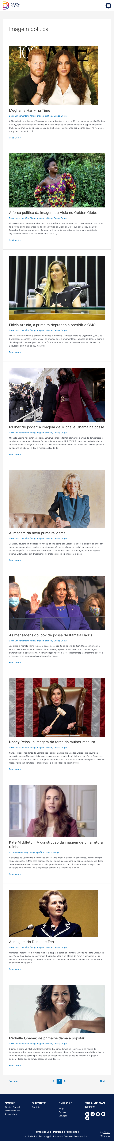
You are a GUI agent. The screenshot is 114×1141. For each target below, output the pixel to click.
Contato (36, 1107)
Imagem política (44, 116)
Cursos (62, 1112)
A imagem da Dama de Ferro (33, 942)
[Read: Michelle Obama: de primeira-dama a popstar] (57, 1008)
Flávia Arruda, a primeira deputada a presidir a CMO (52, 325)
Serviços (63, 1115)
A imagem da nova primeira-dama (37, 533)
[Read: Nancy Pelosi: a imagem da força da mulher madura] (57, 707)
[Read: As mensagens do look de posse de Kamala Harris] (57, 603)
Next (104, 1081)
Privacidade (11, 1114)
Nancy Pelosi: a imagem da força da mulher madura (52, 742)
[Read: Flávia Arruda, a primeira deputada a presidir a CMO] (57, 287)
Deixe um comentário (19, 116)
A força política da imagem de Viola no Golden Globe (53, 212)
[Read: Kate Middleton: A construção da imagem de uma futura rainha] (53, 811)
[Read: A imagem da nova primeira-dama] (57, 498)
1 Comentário (15, 852)
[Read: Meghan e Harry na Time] (53, 75)
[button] (108, 5)
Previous (12, 1081)
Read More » (15, 137)
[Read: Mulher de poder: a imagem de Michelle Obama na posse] (57, 395)
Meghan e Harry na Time (29, 110)
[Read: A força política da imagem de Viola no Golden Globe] (57, 180)
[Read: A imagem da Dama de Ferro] (53, 913)
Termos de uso (12, 1110)
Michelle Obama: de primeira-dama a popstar (46, 1038)
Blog (33, 116)
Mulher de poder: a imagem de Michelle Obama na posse (56, 427)
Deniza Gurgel (12, 1107)
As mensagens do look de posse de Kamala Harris (50, 635)
